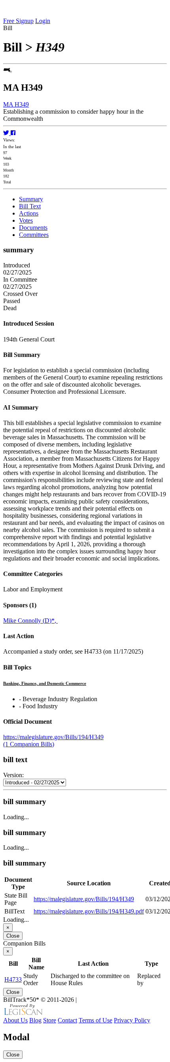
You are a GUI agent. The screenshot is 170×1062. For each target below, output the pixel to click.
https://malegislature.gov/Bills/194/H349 (53, 737)
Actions (28, 213)
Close (12, 936)
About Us (15, 1020)
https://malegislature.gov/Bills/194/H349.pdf (89, 911)
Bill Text (30, 206)
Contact (67, 1020)
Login (42, 20)
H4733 (13, 979)
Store (49, 1020)
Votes (26, 220)
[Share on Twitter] (7, 133)
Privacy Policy (132, 1020)
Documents (33, 227)
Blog (35, 1020)
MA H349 (16, 104)
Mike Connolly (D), (30, 620)
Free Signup (18, 20)
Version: (13, 775)
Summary (31, 199)
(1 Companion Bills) (28, 744)
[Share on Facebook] (13, 133)
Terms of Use (95, 1020)
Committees (34, 234)
